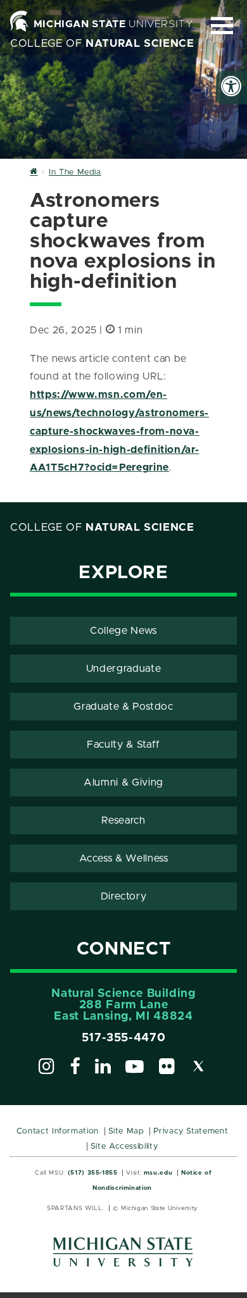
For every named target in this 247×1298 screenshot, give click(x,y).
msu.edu (158, 1173)
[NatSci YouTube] (135, 1068)
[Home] (34, 172)
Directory (124, 896)
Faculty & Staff (123, 744)
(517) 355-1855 (93, 1173)
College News (123, 631)
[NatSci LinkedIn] (103, 1068)
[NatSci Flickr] (167, 1068)
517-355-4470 (124, 1038)
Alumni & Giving (123, 782)
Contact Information (57, 1131)
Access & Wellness (123, 858)
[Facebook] (75, 1068)
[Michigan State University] (123, 1256)
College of (102, 44)
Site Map (126, 1131)
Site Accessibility (124, 1146)
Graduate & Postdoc (123, 707)
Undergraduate (123, 669)
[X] (199, 1068)
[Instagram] (47, 1068)
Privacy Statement (190, 1131)
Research (123, 820)
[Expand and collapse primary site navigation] (222, 26)
